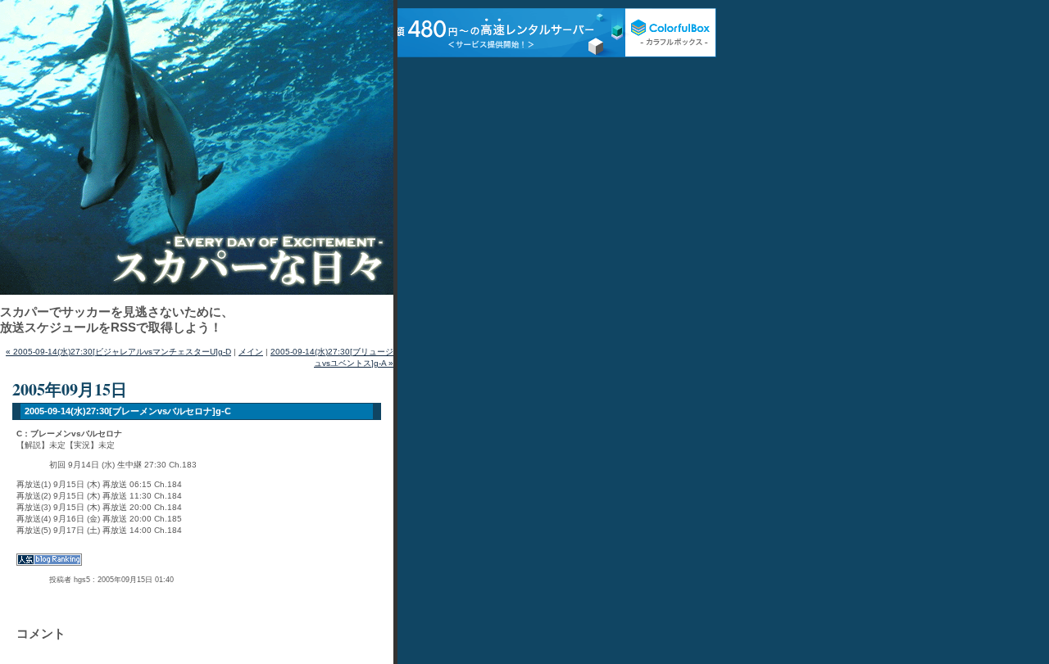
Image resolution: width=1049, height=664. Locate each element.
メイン (250, 351)
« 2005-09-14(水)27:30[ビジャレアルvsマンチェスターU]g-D (118, 351)
